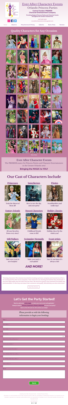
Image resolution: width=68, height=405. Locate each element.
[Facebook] (12, 21)
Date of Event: (6, 333)
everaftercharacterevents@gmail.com (42, 21)
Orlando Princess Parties (42, 7)
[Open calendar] (63, 336)
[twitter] (36, 403)
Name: (4, 319)
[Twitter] (15, 21)
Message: (4, 368)
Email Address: (6, 324)
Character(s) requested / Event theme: (10, 348)
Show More (34, 155)
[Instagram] (9, 21)
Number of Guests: (6, 363)
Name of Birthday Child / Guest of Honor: (11, 353)
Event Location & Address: (8, 343)
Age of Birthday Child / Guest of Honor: (10, 358)
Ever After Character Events (42, 4)
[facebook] (34, 403)
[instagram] (32, 403)
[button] (11, 41)
